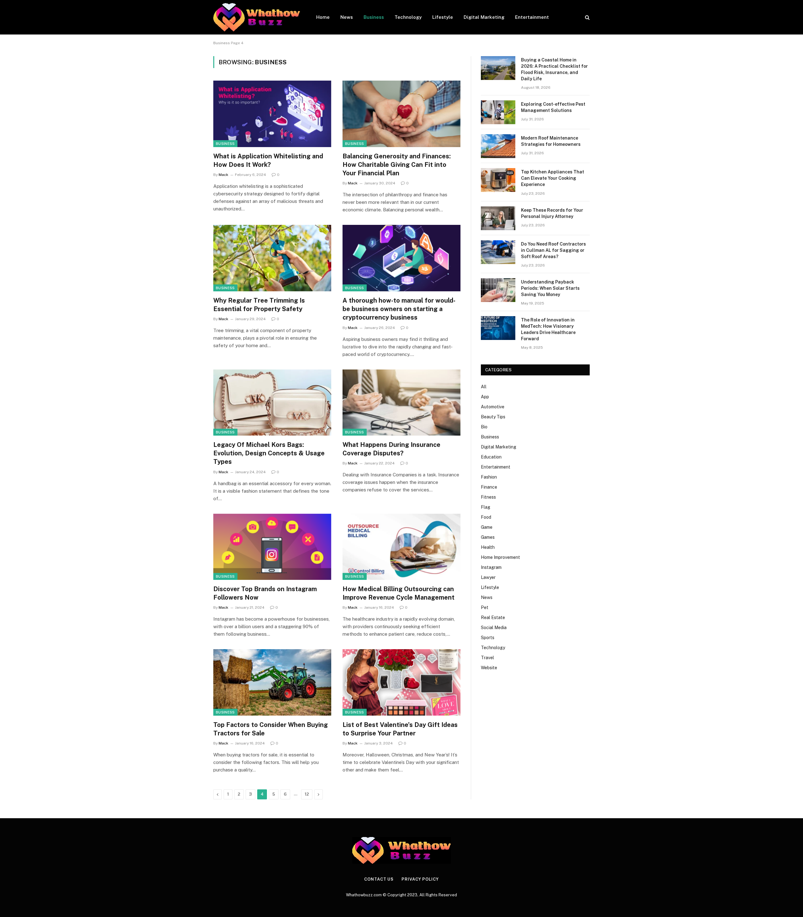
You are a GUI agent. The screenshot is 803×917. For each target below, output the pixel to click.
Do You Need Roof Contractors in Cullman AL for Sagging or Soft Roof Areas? (553, 250)
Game (486, 527)
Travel (487, 657)
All (484, 386)
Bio (484, 426)
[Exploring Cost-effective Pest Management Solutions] (498, 112)
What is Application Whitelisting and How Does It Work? (268, 160)
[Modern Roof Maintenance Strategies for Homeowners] (498, 146)
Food (486, 517)
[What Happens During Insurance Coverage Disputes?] (401, 402)
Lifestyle (442, 17)
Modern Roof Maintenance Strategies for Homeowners (551, 141)
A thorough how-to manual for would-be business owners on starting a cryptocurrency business (399, 309)
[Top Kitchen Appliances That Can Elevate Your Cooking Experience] (498, 180)
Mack (223, 174)
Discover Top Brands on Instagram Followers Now (265, 593)
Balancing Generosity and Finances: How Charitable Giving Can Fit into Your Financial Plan (397, 164)
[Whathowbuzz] (256, 17)
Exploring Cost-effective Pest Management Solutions (553, 107)
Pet (484, 607)
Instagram (491, 567)
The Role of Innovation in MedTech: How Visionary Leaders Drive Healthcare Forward (548, 329)
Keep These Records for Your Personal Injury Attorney (552, 213)
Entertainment (532, 17)
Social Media (494, 627)
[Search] (587, 17)
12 (307, 794)
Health (488, 547)
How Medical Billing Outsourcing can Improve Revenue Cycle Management (399, 593)
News (346, 17)
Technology (408, 17)
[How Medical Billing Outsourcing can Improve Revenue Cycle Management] (401, 547)
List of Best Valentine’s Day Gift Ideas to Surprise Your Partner (400, 729)
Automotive (492, 406)
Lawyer (488, 577)
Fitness (488, 497)
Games (488, 537)
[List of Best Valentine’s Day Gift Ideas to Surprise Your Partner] (401, 682)
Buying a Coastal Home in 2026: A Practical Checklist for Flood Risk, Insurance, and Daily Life (554, 69)
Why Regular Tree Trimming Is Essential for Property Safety (259, 305)
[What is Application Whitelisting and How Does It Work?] (272, 114)
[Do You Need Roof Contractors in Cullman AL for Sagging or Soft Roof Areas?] (498, 252)
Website (489, 667)
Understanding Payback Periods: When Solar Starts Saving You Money (550, 288)
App (485, 396)
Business (374, 17)
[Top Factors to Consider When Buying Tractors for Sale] (272, 682)
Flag (485, 507)
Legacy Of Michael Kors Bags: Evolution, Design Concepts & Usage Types (269, 453)
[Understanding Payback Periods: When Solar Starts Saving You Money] (498, 290)
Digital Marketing (484, 17)
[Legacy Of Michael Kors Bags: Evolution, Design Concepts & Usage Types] (272, 402)
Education (491, 456)
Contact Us (379, 879)
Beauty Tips (493, 416)
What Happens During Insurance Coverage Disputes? (391, 449)
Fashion (489, 477)
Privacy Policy (420, 879)
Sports (487, 637)
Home (323, 17)
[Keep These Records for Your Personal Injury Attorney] (498, 218)
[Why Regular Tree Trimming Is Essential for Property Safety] (272, 258)
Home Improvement (500, 557)
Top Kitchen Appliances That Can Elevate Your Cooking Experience (552, 178)
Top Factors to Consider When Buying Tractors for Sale (270, 729)
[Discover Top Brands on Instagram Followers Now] (272, 547)
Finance (489, 487)
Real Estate (493, 617)
